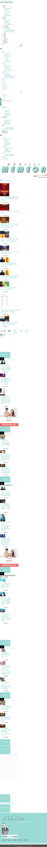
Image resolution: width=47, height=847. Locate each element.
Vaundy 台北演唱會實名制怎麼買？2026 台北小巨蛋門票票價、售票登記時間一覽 (10, 199)
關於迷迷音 (25, 840)
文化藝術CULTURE (5, 39)
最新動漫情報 (8, 20)
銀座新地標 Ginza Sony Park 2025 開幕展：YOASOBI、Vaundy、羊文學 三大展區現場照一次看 (9, 225)
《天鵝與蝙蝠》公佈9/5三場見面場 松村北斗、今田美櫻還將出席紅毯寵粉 (5, 507)
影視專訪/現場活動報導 (10, 30)
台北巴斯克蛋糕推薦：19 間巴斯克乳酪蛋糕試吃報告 (5, 707)
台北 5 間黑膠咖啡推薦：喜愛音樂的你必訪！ (5, 719)
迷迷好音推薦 (8, 15)
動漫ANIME (4, 17)
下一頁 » (15, 333)
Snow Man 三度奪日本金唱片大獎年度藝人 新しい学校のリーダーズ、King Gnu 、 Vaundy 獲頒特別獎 (10, 240)
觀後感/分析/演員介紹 (9, 31)
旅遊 (3, 130)
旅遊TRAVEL (4, 33)
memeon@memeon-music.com (40, 845)
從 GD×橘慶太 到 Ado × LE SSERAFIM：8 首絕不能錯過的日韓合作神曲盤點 (5, 685)
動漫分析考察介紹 (9, 24)
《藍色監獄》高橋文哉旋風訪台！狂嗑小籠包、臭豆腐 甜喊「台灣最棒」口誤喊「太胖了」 (5, 541)
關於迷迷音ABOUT (5, 42)
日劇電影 (20, 840)
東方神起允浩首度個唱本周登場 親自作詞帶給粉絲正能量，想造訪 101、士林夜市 (5, 381)
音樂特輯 (7, 14)
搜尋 (34, 176)
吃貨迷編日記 (5, 131)
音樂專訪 (7, 9)
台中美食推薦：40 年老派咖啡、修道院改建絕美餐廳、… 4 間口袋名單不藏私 (5, 731)
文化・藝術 (4, 132)
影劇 (3, 125)
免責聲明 (4, 840)
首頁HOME (20, 45)
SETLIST (7, 12)
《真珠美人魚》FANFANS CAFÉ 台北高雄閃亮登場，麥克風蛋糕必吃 (5, 443)
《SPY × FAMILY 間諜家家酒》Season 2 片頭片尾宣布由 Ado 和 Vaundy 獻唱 (9, 265)
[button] (19, 49)
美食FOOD (4, 36)
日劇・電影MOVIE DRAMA (5, 26)
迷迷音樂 (4, 107)
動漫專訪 (7, 21)
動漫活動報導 (8, 23)
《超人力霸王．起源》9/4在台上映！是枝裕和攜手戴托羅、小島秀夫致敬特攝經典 (5, 457)
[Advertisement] (8, 344)
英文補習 (2, 549)
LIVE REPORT (8, 11)
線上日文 (2, 408)
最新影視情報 (8, 28)
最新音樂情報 (8, 8)
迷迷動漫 (4, 117)
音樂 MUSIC (4, 6)
